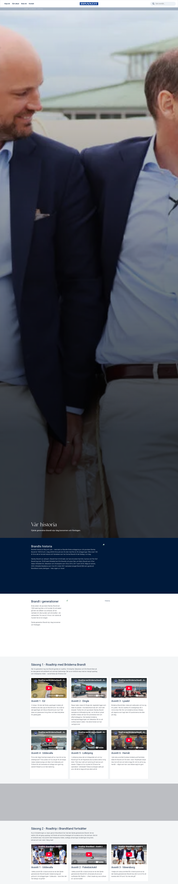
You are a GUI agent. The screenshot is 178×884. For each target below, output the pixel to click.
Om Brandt (32, 8)
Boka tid (24, 4)
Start (26, 8)
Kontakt (31, 4)
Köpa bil (7, 4)
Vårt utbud (15, 4)
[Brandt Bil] (89, 3)
